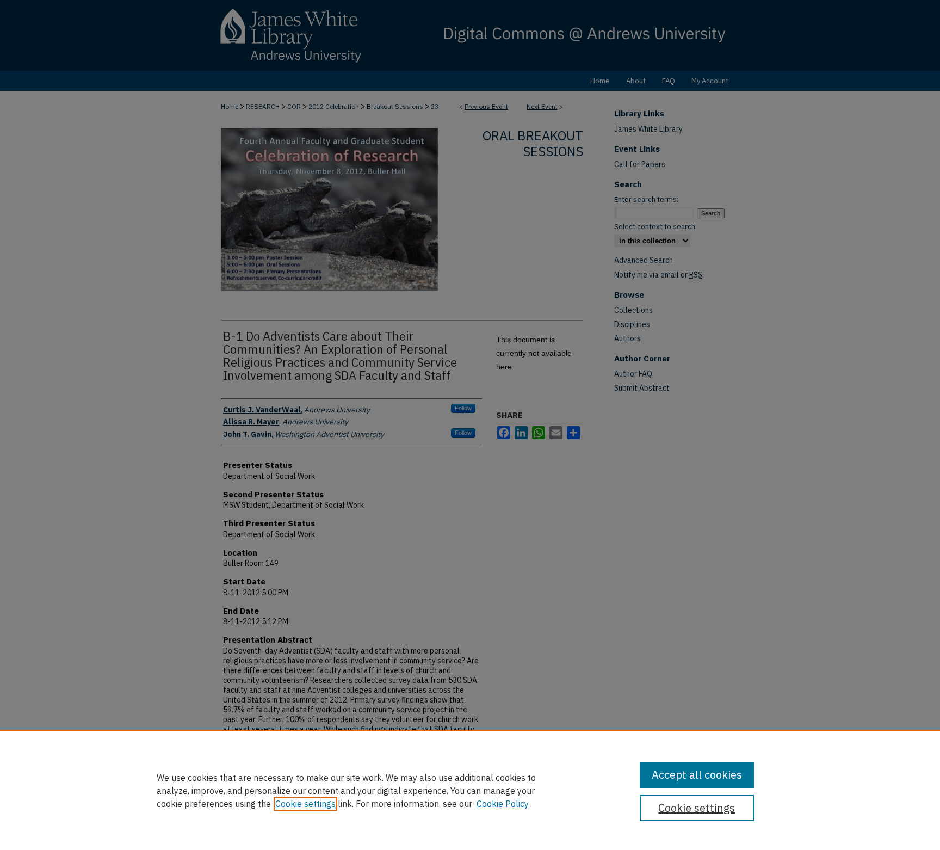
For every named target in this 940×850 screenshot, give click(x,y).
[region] (470, 790)
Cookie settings (305, 803)
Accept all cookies (697, 774)
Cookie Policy (503, 803)
